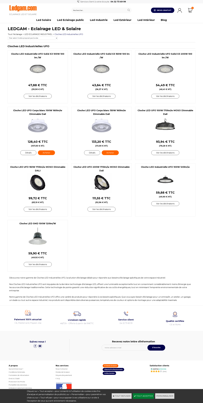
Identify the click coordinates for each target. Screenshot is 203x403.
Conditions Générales (17, 372)
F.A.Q (58, 378)
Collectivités (109, 373)
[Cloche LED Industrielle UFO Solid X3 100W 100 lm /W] (37, 79)
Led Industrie (99, 20)
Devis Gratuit (111, 366)
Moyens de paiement (64, 375)
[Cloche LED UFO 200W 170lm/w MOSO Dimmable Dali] (101, 192)
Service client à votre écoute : (103, 1)
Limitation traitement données (20, 388)
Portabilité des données (18, 385)
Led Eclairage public (70, 20)
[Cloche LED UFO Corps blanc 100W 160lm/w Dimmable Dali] (37, 136)
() (164, 371)
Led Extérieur (122, 20)
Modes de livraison (63, 372)
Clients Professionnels (113, 369)
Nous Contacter (62, 369)
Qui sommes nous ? (16, 369)
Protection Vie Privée (17, 382)
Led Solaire (43, 20)
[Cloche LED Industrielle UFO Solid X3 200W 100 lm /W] (165, 79)
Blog (164, 20)
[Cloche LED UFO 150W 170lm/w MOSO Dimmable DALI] (37, 192)
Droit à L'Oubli (14, 378)
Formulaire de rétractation (19, 375)
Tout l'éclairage (15, 34)
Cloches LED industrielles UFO (69, 34)
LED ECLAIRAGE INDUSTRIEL (38, 34)
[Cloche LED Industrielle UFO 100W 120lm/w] (165, 187)
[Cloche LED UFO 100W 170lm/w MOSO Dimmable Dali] (165, 136)
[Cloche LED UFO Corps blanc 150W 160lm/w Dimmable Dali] (101, 136)
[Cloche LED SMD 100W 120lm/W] (37, 247)
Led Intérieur (146, 20)
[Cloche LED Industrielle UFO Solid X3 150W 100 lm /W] (101, 79)
